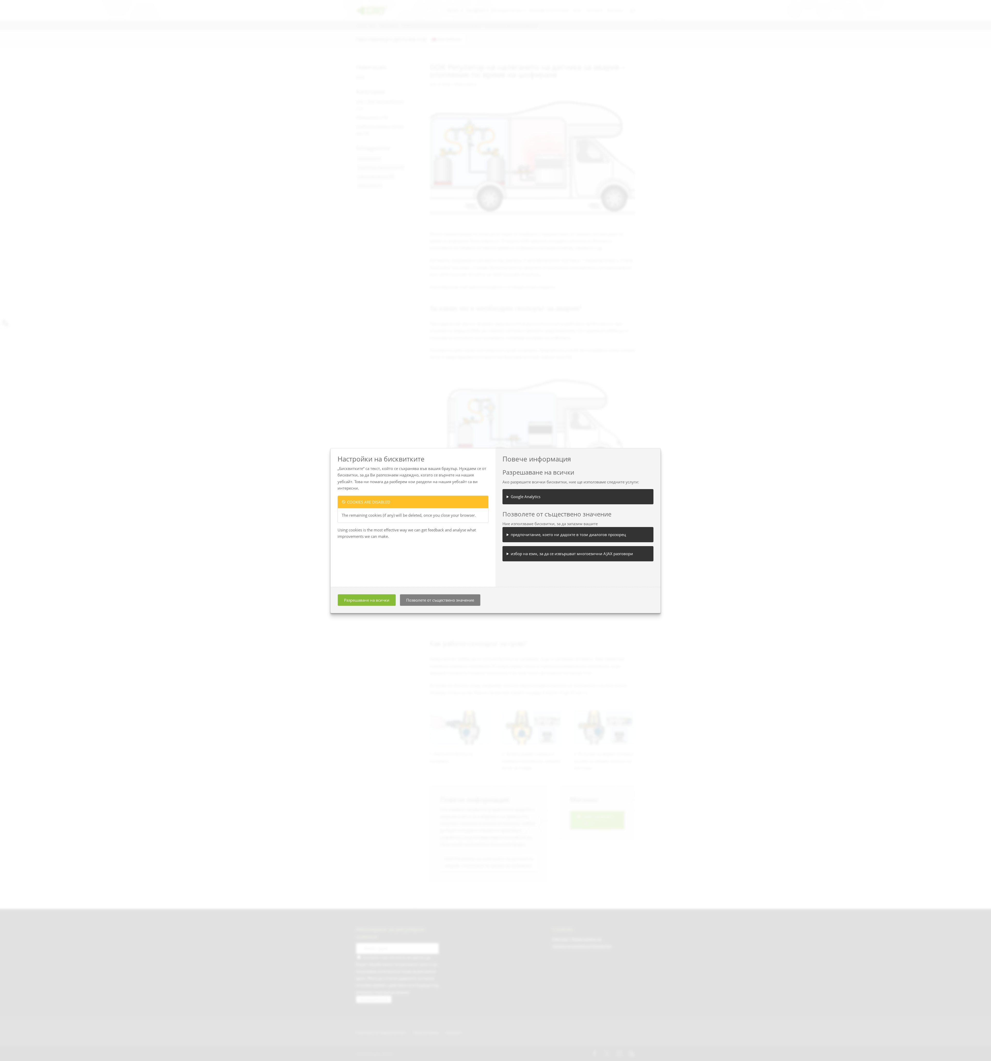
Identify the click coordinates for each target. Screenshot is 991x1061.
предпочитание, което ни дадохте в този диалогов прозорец (568, 534)
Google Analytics (525, 496)
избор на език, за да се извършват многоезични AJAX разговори (572, 553)
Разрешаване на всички (366, 600)
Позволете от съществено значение (440, 600)
